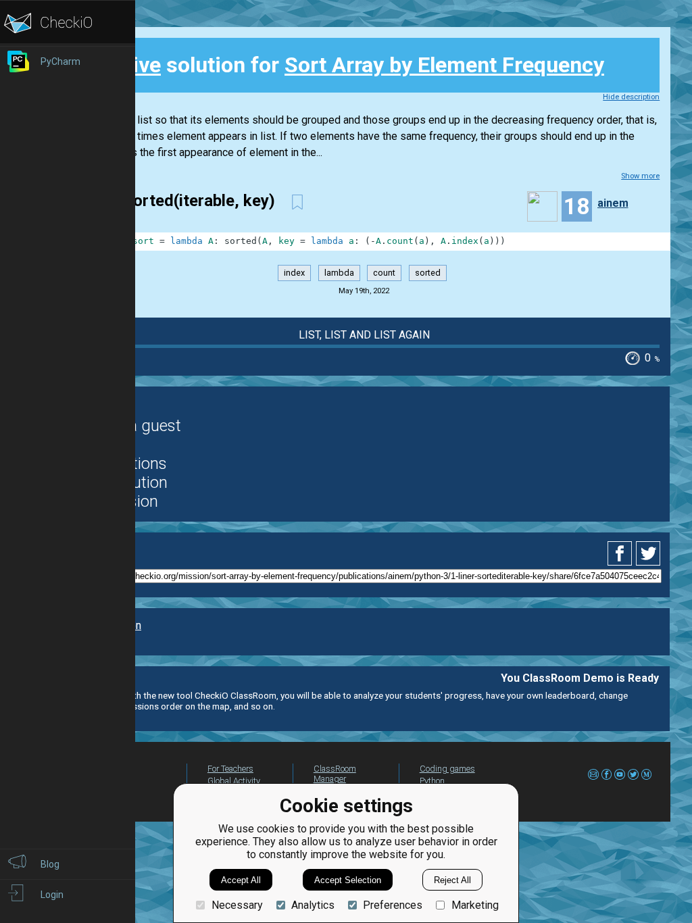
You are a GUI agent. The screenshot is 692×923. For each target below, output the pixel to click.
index (294, 273)
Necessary (237, 905)
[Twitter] (649, 553)
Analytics (313, 905)
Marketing (474, 905)
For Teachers (230, 769)
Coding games (447, 769)
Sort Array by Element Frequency (444, 65)
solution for (342, 65)
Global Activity (233, 781)
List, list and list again (364, 334)
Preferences (392, 905)
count (384, 273)
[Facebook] (622, 553)
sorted (428, 273)
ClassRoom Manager (335, 774)
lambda (339, 273)
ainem (612, 203)
